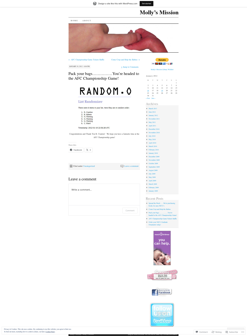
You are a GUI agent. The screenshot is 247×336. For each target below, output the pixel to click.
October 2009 (153, 163)
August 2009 (153, 170)
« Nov (148, 98)
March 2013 (153, 108)
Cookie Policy (50, 331)
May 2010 (152, 139)
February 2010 (154, 149)
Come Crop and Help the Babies (125, 59)
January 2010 (153, 153)
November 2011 (154, 119)
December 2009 (154, 156)
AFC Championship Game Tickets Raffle (86, 59)
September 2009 (154, 167)
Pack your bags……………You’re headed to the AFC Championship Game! (103, 76)
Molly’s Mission (159, 12)
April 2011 (152, 125)
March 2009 (153, 184)
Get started (146, 3)
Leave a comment (131, 166)
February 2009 (154, 187)
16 (148, 90)
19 (162, 90)
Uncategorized (89, 166)
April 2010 (152, 143)
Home (74, 20)
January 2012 (153, 115)
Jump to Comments (130, 67)
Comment (130, 210)
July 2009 (152, 174)
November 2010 (154, 132)
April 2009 (152, 180)
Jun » (153, 98)
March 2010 (153, 146)
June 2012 (152, 112)
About (86, 20)
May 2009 (152, 177)
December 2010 (154, 129)
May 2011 (152, 122)
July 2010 (152, 136)
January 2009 (153, 191)
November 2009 (154, 160)
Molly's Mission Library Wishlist (162, 69)
